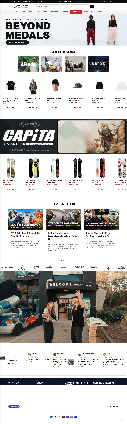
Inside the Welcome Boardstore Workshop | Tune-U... (62, 236)
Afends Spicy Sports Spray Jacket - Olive (32, 99)
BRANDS (65, 11)
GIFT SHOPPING (55, 11)
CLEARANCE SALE (76, 11)
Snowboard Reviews (42, 393)
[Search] (92, 6)
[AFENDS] (28, 64)
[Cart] (111, 6)
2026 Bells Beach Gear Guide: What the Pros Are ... (26, 235)
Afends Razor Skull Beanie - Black (55, 99)
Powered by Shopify (70, 420)
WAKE (30, 11)
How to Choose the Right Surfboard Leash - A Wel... (99, 235)
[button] (126, 360)
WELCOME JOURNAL (89, 11)
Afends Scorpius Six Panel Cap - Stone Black (76, 99)
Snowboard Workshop (14, 397)
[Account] (106, 6)
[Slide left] (60, 113)
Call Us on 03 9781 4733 (15, 389)
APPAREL (45, 11)
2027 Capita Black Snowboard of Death (30, 181)
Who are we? (40, 386)
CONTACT (99, 11)
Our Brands (40, 399)
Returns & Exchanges (71, 388)
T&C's (66, 401)
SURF (16, 11)
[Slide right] (66, 113)
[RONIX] (98, 64)
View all (63, 260)
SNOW (23, 11)
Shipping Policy (69, 392)
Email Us (10, 386)
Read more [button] (31, 366)
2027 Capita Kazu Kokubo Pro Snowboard (54, 181)
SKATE (37, 11)
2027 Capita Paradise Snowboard (9, 181)
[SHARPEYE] (51, 64)
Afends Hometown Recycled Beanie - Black (99, 99)
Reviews (39, 396)
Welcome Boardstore (61, 420)
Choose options (10, 107)
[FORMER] (75, 64)
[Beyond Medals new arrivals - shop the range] (63, 30)
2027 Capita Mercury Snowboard (97, 181)
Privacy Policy (69, 398)
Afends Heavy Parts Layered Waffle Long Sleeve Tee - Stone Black (10, 100)
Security (67, 395)
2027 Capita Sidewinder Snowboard (76, 181)
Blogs (38, 389)
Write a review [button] (11, 363)
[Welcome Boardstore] (22, 6)
